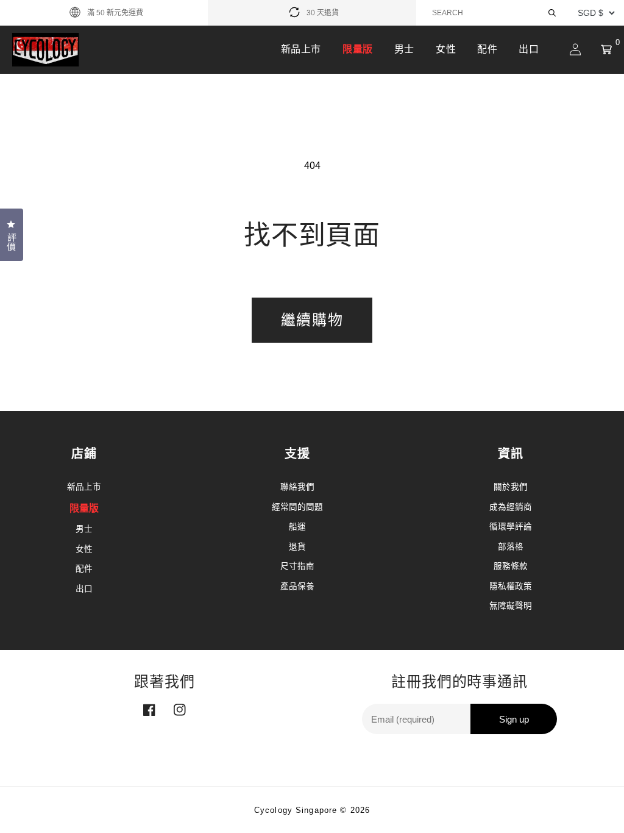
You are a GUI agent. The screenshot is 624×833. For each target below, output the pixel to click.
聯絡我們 (297, 487)
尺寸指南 (297, 566)
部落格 (510, 546)
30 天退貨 (323, 13)
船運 (297, 526)
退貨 (297, 546)
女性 (446, 49)
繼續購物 (312, 320)
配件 (487, 49)
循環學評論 (510, 526)
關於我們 (511, 487)
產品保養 (297, 586)
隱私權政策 (510, 586)
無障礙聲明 (510, 605)
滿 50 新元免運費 (115, 13)
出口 (529, 49)
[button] (606, 49)
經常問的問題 (297, 507)
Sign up (514, 719)
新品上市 (301, 49)
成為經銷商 (510, 507)
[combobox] (495, 12)
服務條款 (511, 566)
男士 (404, 49)
